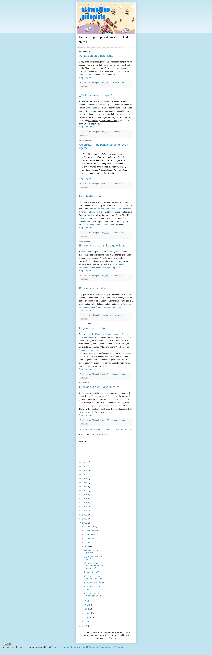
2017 (85, 498)
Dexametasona (95, 225)
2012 (85, 519)
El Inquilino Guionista (81, 47)
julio (87, 546)
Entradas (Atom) (100, 434)
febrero (88, 617)
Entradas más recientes (91, 429)
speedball (86, 221)
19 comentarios (118, 82)
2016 (85, 502)
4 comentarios (116, 315)
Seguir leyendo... (87, 77)
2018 (85, 494)
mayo (88, 605)
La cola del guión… (91, 196)
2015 (85, 506)
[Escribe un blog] (82, 86)
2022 (85, 478)
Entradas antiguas (124, 429)
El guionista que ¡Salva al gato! (104, 396)
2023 (85, 474)
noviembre (90, 530)
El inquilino (97, 82)
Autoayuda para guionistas (96, 55)
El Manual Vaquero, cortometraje (93, 47)
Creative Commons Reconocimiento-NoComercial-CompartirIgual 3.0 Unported (88, 647)
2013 (85, 515)
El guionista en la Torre (93, 328)
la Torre (85, 356)
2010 (85, 626)
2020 (85, 486)
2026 (85, 462)
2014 (85, 511)
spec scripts (91, 108)
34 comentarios (118, 420)
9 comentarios (116, 132)
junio (87, 601)
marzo (88, 613)
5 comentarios (118, 233)
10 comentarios (118, 374)
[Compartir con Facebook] (85, 86)
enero (88, 621)
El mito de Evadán (118, 47)
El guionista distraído (92, 288)
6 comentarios (116, 183)
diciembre (89, 526)
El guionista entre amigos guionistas (102, 245)
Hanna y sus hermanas (89, 350)
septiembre (90, 538)
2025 (85, 466)
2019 (85, 490)
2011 (84, 523)
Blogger (112, 638)
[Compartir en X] (83, 86)
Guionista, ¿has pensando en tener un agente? (93, 565)
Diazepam (110, 225)
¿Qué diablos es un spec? (96, 95)
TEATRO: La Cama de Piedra (107, 47)
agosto (88, 542)
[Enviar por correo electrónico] (80, 86)
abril (87, 609)
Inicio (108, 429)
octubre (88, 534)
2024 (85, 470)
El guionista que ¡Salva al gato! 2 (100, 386)
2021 (85, 482)
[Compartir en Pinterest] (87, 86)
